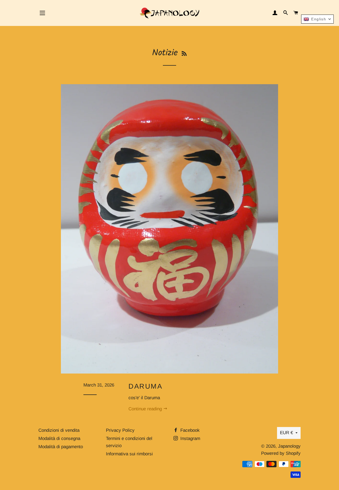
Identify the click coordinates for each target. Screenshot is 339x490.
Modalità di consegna (59, 438)
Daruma (145, 386)
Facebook (189, 430)
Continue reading (145, 408)
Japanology (289, 446)
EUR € (286, 432)
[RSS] (184, 54)
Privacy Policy (120, 430)
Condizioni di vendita (58, 430)
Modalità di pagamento (60, 446)
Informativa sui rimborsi (129, 453)
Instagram (189, 438)
